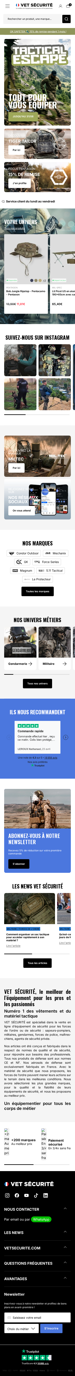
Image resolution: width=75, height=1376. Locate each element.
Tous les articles (37, 963)
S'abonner (19, 863)
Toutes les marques (37, 591)
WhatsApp (41, 1219)
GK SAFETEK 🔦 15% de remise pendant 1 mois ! (38, 31)
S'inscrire (51, 1328)
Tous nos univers (37, 683)
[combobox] (23, 1329)
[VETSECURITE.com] (37, 1183)
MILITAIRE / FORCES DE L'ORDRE (23, 929)
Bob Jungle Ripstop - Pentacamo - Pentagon (25, 293)
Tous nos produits (14, 228)
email (14, 1219)
